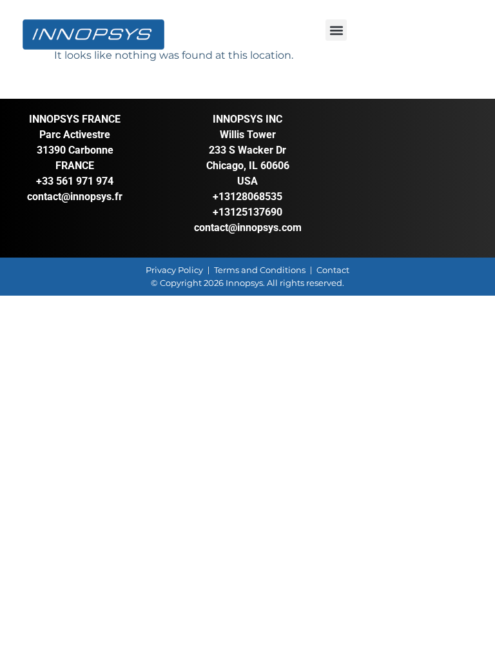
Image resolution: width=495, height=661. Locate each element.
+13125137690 (247, 212)
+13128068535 (247, 196)
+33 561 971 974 (74, 181)
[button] (336, 30)
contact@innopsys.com (248, 227)
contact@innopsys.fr (74, 196)
